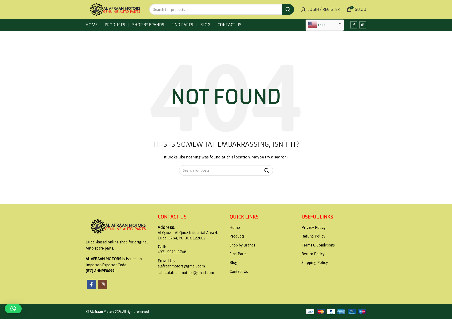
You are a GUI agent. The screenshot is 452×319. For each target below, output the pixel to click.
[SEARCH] (288, 9)
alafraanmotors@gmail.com (181, 266)
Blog (233, 262)
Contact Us (239, 271)
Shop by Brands (242, 245)
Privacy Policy (314, 227)
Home (235, 227)
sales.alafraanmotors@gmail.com (186, 273)
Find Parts (238, 254)
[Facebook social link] (353, 24)
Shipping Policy (315, 262)
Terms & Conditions (318, 245)
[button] (13, 308)
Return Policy (313, 254)
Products (237, 236)
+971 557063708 (172, 252)
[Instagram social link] (362, 24)
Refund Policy (313, 236)
